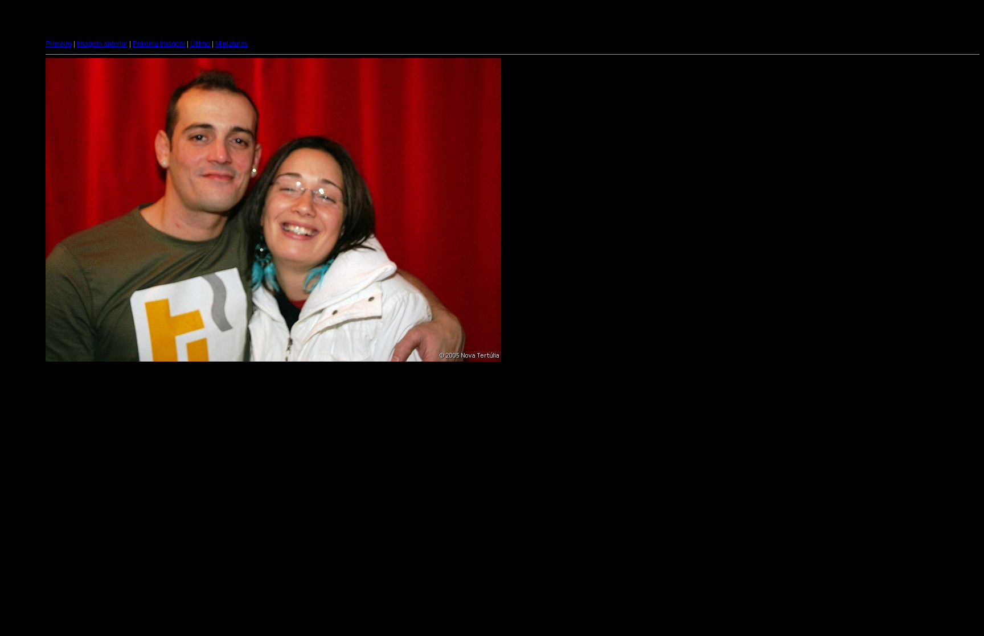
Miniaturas (231, 44)
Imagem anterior (102, 44)
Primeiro (59, 44)
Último (200, 44)
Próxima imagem (159, 44)
